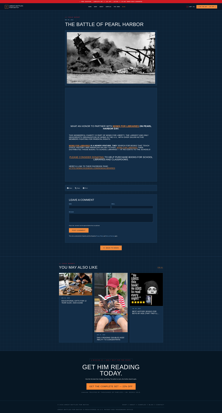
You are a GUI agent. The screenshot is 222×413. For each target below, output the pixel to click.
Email (113, 204)
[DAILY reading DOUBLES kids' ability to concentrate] (111, 302)
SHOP (124, 404)
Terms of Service (110, 236)
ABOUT (132, 404)
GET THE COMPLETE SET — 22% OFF (111, 386)
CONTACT (160, 404)
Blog (123, 6)
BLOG (151, 404)
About (101, 6)
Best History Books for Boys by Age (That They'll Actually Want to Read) (144, 312)
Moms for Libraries (126, 126)
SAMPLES (142, 404)
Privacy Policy (99, 236)
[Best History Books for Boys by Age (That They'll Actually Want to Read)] (146, 289)
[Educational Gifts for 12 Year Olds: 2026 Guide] (75, 284)
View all (160, 267)
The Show (117, 6)
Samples (108, 6)
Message (71, 212)
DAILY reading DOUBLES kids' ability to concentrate (111, 339)
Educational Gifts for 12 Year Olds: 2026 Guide (74, 302)
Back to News (112, 248)
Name (70, 204)
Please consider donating (87, 157)
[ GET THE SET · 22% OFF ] (207, 6)
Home (90, 6)
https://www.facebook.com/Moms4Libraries (92, 168)
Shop (95, 6)
